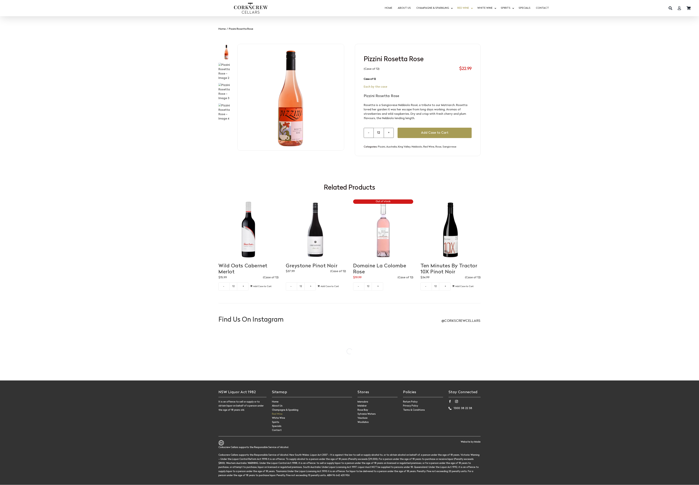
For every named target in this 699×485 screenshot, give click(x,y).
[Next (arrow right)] (692, 242)
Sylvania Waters (367, 414)
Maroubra (363, 402)
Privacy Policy (410, 406)
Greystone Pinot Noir (311, 266)
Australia (391, 147)
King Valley (404, 147)
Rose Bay (363, 410)
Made (477, 442)
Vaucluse (363, 418)
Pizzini (381, 147)
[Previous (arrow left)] (6, 242)
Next (341, 97)
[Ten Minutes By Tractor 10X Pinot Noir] (450, 229)
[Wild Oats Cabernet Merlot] (248, 229)
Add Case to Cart (434, 133)
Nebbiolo (417, 147)
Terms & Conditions (414, 410)
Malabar (362, 406)
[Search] (670, 8)
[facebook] (450, 401)
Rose (438, 147)
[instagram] (456, 401)
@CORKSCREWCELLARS (461, 321)
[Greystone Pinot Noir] (316, 229)
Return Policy (410, 402)
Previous (240, 97)
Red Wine (428, 147)
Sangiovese (449, 147)
